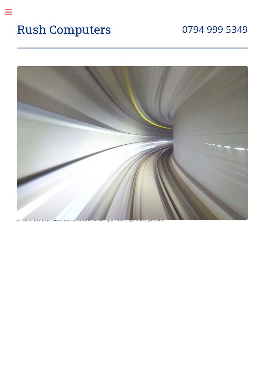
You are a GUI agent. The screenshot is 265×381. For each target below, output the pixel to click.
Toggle (11, 12)
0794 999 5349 (215, 29)
